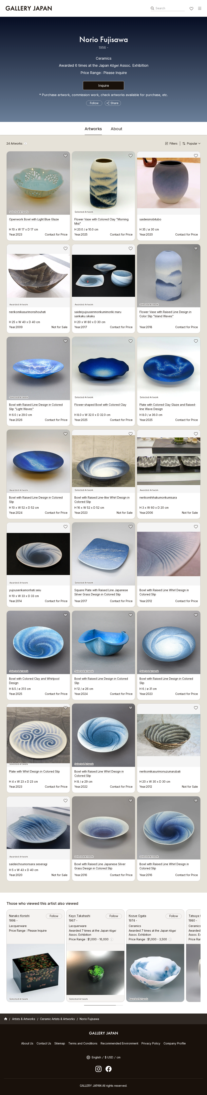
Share (114, 103)
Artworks (93, 129)
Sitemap (59, 1043)
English (96, 1057)
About (116, 129)
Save (65, 156)
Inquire (103, 85)
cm (118, 1057)
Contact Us (44, 1043)
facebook (109, 1069)
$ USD (109, 1057)
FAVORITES (192, 9)
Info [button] (25, 143)
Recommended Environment (119, 1043)
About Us (27, 1043)
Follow (94, 103)
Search (160, 8)
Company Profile (175, 1043)
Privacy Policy (151, 1043)
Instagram (98, 1069)
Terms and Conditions (82, 1043)
